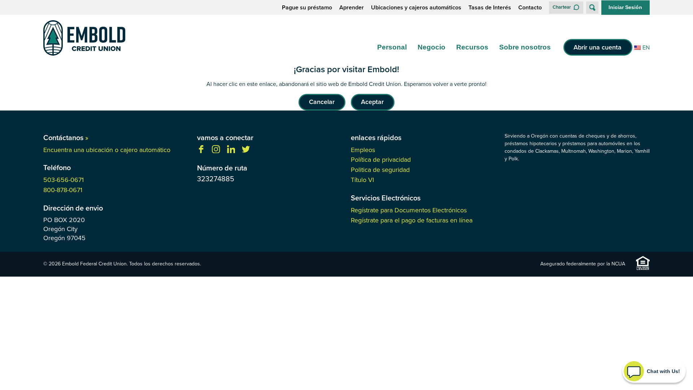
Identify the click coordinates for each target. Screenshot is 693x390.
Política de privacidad (381, 159)
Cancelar (322, 102)
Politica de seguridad (380, 169)
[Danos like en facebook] (201, 151)
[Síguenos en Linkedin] (231, 151)
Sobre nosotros (525, 47)
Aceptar (372, 102)
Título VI (362, 180)
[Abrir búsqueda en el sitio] (592, 7)
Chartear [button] (562, 7)
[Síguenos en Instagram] (216, 151)
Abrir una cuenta (598, 47)
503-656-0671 (63, 180)
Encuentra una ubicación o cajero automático (106, 150)
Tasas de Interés (489, 8)
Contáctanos (65, 137)
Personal (392, 47)
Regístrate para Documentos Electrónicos (409, 210)
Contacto (530, 8)
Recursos (472, 47)
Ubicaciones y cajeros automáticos (416, 8)
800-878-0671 (62, 190)
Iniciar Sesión (625, 7)
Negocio (431, 47)
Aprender (351, 8)
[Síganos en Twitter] (246, 151)
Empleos (363, 150)
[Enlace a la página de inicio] (84, 39)
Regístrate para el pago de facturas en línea (411, 220)
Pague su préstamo (307, 8)
